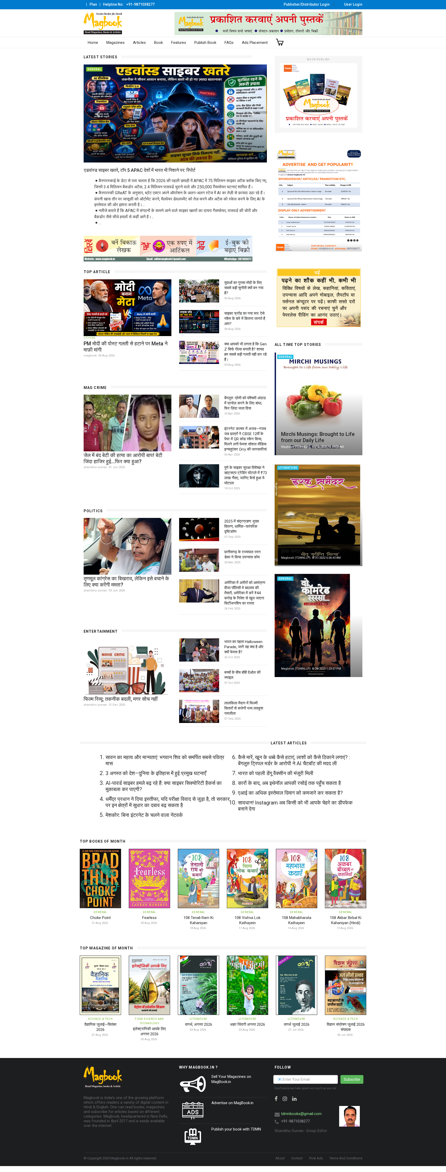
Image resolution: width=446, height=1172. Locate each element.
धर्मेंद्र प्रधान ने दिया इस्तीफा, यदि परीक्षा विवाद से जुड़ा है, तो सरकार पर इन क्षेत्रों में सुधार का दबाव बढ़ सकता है (168, 802)
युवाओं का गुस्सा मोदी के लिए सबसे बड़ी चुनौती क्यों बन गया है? (243, 287)
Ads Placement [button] (255, 42)
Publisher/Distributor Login (307, 4)
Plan (93, 4)
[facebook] (276, 1098)
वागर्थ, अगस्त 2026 (198, 1024)
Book (158, 42)
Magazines (115, 42)
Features (178, 42)
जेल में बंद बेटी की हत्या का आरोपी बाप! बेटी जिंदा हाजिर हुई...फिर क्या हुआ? (123, 458)
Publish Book (205, 42)
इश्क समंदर (291, 551)
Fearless (149, 917)
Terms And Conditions (345, 1158)
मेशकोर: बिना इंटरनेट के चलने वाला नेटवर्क (144, 815)
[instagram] (285, 1098)
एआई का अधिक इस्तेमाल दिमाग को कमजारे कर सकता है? (290, 793)
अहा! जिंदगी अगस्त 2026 (247, 1024)
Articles (139, 42)
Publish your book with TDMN (236, 1129)
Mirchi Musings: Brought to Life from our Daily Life (318, 437)
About (280, 1158)
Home (93, 42)
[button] (97, 112)
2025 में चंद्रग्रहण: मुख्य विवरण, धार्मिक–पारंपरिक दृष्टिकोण (241, 526)
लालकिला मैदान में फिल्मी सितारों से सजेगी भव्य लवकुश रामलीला (243, 708)
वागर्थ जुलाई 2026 (296, 1024)
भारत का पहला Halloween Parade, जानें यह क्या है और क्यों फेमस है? (244, 646)
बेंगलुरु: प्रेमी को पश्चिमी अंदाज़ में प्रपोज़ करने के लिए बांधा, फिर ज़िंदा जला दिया (245, 403)
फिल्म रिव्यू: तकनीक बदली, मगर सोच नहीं (121, 699)
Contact (297, 1158)
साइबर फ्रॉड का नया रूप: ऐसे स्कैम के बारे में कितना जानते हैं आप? (244, 318)
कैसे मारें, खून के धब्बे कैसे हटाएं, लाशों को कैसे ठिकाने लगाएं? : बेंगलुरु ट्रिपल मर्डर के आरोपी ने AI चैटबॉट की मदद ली (294, 760)
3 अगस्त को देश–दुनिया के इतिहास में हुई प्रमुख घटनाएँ (156, 773)
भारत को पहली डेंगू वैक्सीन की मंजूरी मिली (275, 773)
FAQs (229, 42)
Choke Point (100, 917)
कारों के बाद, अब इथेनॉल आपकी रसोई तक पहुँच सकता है (289, 783)
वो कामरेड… (292, 662)
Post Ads (316, 1158)
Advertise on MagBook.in (232, 1103)
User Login (353, 4)
